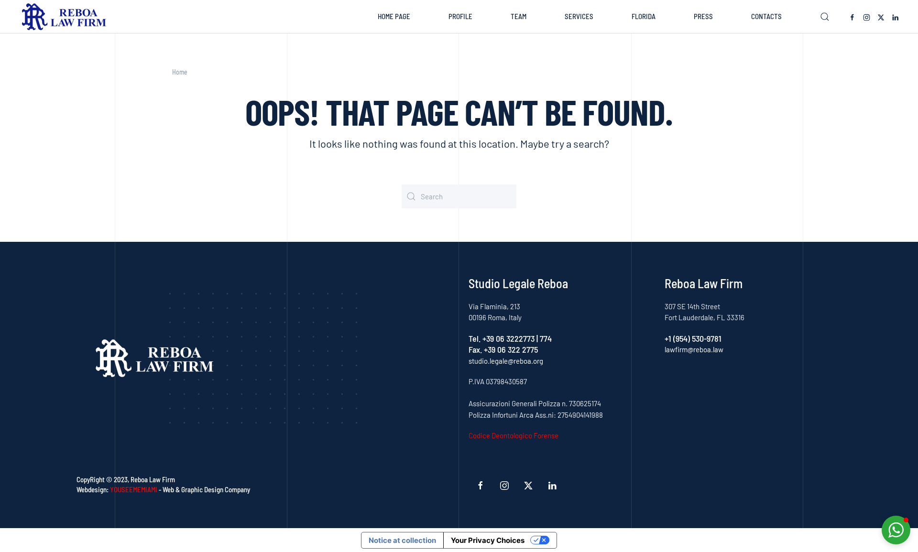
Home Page (394, 16)
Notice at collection (402, 540)
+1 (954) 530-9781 (693, 338)
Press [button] (703, 16)
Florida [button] (644, 16)
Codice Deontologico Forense (513, 435)
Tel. (475, 338)
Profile (460, 16)
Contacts (766, 16)
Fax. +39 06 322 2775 (503, 349)
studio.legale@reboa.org (506, 361)
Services (579, 16)
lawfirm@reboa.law (694, 349)
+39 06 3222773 (508, 338)
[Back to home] (66, 16)
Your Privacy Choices (488, 540)
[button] (825, 16)
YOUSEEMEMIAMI (133, 489)
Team (518, 16)
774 (546, 338)
